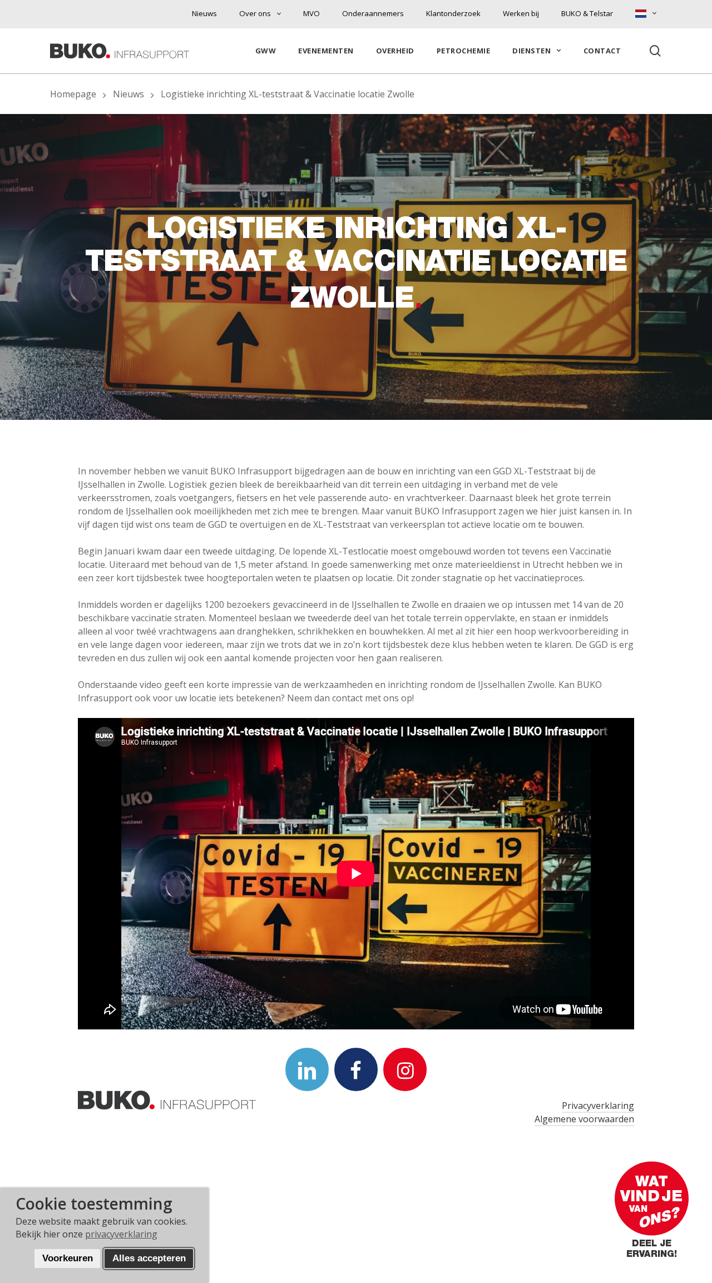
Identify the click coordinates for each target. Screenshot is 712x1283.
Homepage (73, 94)
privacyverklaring (121, 1234)
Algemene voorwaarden (584, 1119)
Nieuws (128, 94)
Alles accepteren (149, 1258)
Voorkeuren (67, 1258)
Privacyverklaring (598, 1105)
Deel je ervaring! (651, 1250)
